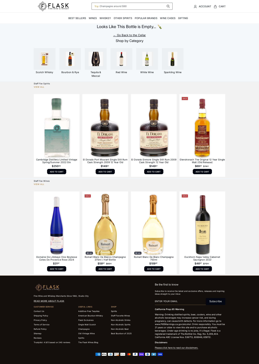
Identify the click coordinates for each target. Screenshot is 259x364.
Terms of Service (42, 324)
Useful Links (85, 307)
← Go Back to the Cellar (129, 35)
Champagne (84, 329)
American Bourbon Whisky (90, 315)
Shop (114, 307)
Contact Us (39, 311)
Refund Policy (40, 329)
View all (39, 87)
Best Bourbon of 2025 (121, 333)
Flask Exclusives (85, 320)
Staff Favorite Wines (120, 315)
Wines (93, 18)
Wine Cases (167, 18)
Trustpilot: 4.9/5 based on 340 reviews (52, 342)
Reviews (37, 338)
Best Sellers (77, 18)
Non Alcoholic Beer (120, 329)
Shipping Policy (41, 315)
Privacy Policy (40, 320)
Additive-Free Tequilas (88, 311)
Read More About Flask (49, 301)
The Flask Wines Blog (88, 342)
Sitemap (37, 333)
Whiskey (105, 18)
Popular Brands (146, 18)
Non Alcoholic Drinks (120, 320)
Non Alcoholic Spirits (120, 324)
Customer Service (44, 307)
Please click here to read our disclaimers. (176, 347)
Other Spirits (123, 18)
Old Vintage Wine (86, 333)
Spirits (81, 338)
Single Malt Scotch (87, 324)
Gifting (183, 18)
